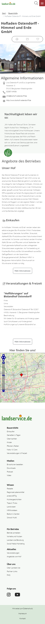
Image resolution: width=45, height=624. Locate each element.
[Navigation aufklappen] (42, 3)
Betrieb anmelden (13, 533)
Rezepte (10, 488)
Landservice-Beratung (15, 540)
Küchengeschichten (14, 499)
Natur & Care (12, 449)
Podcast (10, 472)
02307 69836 (11, 91)
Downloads (11, 468)
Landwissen (11, 507)
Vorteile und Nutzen (14, 536)
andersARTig (12, 496)
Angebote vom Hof (14, 556)
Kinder (9, 442)
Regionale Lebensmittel (15, 492)
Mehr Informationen (22, 271)
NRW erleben (12, 510)
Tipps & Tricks (12, 503)
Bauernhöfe (13, 13)
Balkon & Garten (13, 514)
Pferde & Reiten (13, 446)
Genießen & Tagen (13, 435)
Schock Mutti (12, 517)
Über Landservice (13, 568)
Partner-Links (12, 571)
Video (9, 475)
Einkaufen (10, 431)
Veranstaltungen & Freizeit (17, 453)
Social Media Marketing (15, 544)
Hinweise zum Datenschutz (22, 608)
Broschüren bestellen (15, 464)
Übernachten (12, 439)
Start (4, 13)
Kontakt (23, 618)
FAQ (8, 575)
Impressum (22, 613)
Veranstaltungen (13, 553)
